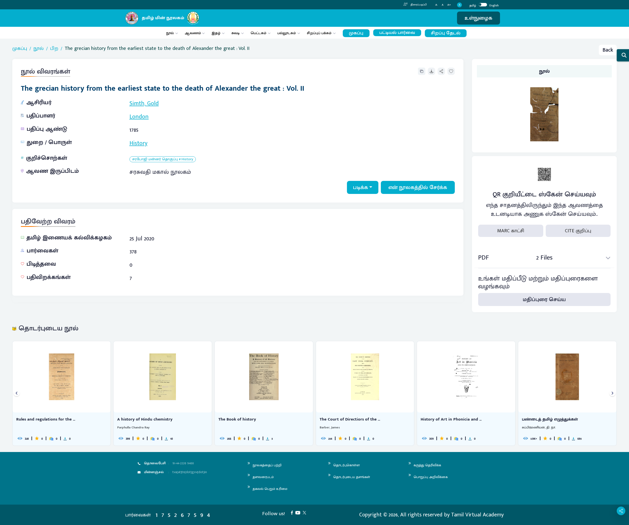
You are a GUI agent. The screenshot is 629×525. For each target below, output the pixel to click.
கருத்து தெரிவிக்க (427, 465)
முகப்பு (356, 33)
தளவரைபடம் (263, 477)
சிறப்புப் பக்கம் (319, 33)
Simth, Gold (144, 103)
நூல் (170, 33)
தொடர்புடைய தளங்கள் (351, 477)
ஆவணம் (193, 33)
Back (607, 50)
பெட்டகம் (258, 33)
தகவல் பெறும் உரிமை (270, 488)
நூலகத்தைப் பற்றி (267, 465)
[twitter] (306, 512)
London (139, 117)
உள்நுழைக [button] (478, 18)
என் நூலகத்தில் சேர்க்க (417, 187)
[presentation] (16, 393)
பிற (54, 48)
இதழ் (216, 33)
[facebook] (293, 512)
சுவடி (235, 33)
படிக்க (360, 187)
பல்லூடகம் (286, 33)
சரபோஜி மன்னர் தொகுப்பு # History (162, 159)
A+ (449, 5)
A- (436, 5)
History (138, 143)
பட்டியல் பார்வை (397, 32)
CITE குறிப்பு (578, 231)
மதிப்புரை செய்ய (544, 299)
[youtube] (299, 512)
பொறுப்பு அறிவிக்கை (431, 477)
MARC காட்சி (510, 231)
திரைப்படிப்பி (418, 4)
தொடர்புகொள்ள (346, 465)
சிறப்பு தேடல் (445, 33)
